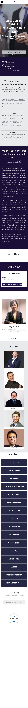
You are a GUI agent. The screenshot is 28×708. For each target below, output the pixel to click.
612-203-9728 (11, 330)
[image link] (14, 1)
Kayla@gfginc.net (21, 330)
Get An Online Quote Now (14, 52)
